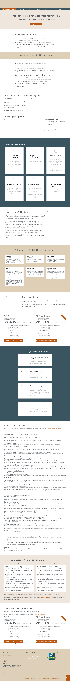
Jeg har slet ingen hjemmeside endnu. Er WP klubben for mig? (19, 459)
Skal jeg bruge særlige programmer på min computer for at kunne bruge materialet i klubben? (26, 517)
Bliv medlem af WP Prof (26, 9)
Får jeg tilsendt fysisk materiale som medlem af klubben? (18, 495)
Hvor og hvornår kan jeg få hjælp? (14, 531)
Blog (46, 9)
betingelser (29, 523)
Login (59, 9)
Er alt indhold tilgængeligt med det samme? (15, 471)
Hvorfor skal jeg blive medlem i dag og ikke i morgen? (17, 486)
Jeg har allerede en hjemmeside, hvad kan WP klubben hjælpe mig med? (21, 465)
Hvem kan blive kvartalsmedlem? (13, 524)
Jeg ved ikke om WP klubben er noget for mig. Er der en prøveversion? (21, 511)
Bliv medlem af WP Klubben (9, 9)
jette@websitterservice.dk (52, 428)
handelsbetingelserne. (54, 510)
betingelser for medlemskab (44, 501)
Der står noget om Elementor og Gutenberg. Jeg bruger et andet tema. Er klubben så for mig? (26, 456)
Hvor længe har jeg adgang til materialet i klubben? (17, 498)
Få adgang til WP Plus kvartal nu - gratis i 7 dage (46, 340)
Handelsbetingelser (31, 658)
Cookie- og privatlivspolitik (33, 656)
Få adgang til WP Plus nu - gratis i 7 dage (13, 340)
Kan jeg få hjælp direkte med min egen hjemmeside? (17, 474)
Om (52, 9)
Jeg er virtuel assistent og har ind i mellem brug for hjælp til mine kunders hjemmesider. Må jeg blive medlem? (29, 452)
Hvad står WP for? (10, 433)
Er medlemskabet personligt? (12, 521)
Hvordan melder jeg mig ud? (12, 502)
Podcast (38, 9)
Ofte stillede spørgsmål (32, 655)
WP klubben (9, 4)
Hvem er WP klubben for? (12, 443)
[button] (35, 443)
